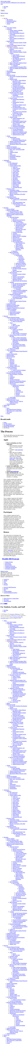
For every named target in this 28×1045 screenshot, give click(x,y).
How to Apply (16, 883)
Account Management (18, 758)
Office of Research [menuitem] (11, 350)
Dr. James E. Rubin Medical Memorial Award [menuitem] (19, 81)
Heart (11, 783)
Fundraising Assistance (18, 760)
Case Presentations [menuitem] (17, 287)
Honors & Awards (11, 704)
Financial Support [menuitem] (17, 267)
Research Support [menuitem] (11, 356)
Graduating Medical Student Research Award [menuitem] (19, 84)
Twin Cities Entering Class (19, 832)
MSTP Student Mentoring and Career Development (21, 859)
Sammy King (16, 815)
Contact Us (6, 579)
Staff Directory (16, 867)
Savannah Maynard (17, 817)
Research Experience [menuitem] (21, 257)
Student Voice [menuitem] (13, 314)
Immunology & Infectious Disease (18, 1010)
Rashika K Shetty (17, 813)
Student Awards (13, 708)
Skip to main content (5, 1)
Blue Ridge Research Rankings (14, 1039)
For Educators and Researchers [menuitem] (17, 318)
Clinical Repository (11, 1033)
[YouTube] (5, 603)
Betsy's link (18, 458)
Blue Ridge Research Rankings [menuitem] (14, 409)
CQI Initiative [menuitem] (13, 310)
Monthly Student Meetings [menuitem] (19, 285)
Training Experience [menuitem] (17, 221)
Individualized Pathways (12, 936)
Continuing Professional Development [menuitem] (16, 308)
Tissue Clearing (16, 676)
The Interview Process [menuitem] (21, 264)
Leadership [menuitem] (9, 29)
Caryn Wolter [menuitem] (16, 169)
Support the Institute (20, 1025)
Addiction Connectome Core (16, 688)
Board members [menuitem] (16, 138)
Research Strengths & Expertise (14, 1002)
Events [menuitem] (8, 413)
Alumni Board (13, 767)
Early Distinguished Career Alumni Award (19, 752)
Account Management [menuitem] (18, 129)
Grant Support (16, 649)
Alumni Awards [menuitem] (13, 117)
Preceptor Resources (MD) (16, 841)
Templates (12, 993)
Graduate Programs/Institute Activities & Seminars (19, 922)
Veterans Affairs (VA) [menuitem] (15, 366)
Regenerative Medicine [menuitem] (15, 156)
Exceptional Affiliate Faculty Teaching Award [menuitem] (19, 105)
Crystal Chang (16, 800)
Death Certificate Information (19, 967)
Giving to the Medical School (13, 777)
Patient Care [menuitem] (6, 405)
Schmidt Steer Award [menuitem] (18, 90)
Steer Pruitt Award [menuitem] (17, 91)
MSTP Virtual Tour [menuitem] (17, 271)
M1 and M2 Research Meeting (20, 913)
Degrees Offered (10, 838)
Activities (15, 863)
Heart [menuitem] (11, 153)
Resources (15, 880)
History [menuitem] (8, 73)
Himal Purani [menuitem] (16, 174)
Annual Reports (7, 601)
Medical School (4, 13)
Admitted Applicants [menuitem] (14, 198)
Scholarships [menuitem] (13, 157)
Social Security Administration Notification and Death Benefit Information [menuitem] (20, 340)
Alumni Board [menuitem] (13, 137)
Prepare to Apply (11, 818)
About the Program (14, 846)
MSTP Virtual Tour (17, 901)
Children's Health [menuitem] (14, 152)
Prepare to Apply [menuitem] (11, 188)
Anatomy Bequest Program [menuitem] (13, 317)
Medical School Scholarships (19, 762)
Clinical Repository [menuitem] (11, 404)
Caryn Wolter (16, 799)
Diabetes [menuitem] (12, 378)
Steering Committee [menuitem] (17, 238)
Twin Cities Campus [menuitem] (11, 27)
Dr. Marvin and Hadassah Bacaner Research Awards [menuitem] (19, 88)
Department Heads (14, 626)
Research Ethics (10, 985)
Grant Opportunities (17, 928)
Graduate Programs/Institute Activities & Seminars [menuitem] (19, 292)
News (5, 1036)
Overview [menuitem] (15, 218)
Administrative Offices (12, 641)
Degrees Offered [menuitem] (10, 209)
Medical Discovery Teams (13, 1029)
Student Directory (17, 864)
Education (6, 837)
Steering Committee (17, 868)
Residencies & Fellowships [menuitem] (13, 305)
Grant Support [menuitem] (16, 54)
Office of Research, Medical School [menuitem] (18, 62)
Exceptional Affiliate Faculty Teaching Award (19, 735)
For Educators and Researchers (17, 948)
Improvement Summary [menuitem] (15, 312)
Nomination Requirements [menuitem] (19, 126)
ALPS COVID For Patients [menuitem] (19, 370)
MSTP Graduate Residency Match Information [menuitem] (20, 248)
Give (5, 582)
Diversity (6, 584)
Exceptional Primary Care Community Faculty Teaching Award (20, 738)
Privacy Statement (14, 616)
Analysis (15, 679)
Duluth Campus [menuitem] (10, 41)
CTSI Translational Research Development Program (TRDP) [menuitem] (20, 296)
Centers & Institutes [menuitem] (11, 72)
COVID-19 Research (12, 997)
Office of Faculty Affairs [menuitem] (15, 50)
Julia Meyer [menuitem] (15, 179)
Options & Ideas (9, 562)
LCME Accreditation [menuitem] (12, 309)
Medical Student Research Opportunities (19, 651)
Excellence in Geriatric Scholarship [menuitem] (18, 94)
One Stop (6, 6)
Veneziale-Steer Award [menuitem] (18, 86)
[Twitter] (2, 603)
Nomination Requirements (19, 756)
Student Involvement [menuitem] (14, 313)
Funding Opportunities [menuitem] (12, 354)
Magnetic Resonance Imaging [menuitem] (17, 382)
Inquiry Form (16, 961)
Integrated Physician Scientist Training (20, 855)
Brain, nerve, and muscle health (17, 779)
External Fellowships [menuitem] (17, 232)
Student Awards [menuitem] (13, 79)
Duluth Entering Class (18, 833)
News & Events (19, 1021)
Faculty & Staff (10, 22)
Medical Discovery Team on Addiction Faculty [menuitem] (16, 402)
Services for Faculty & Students (17, 757)
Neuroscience (13, 1013)
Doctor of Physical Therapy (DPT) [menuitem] (15, 213)
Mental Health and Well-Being (20, 910)
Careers (5, 583)
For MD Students (8, 423)
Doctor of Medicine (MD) (13, 840)
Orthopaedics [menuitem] (13, 155)
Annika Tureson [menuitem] (16, 168)
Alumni (8, 23)
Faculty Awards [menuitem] (13, 98)
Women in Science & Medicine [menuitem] (20, 290)
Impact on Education (17, 951)
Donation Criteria (14, 956)
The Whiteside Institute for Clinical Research (19, 654)
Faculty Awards (13, 727)
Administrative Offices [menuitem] (12, 46)
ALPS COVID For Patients (19, 999)
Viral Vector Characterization (19, 673)
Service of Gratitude (14, 978)
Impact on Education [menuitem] (17, 321)
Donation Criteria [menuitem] (14, 326)
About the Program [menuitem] (14, 217)
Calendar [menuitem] (12, 282)
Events (8, 1043)
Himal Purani (16, 803)
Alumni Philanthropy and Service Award (18, 748)
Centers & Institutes (11, 666)
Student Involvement (14, 943)
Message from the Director (19, 849)
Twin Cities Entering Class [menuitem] (19, 202)
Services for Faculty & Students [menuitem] (17, 127)
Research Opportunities (15, 924)
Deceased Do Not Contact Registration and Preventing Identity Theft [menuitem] (19, 346)
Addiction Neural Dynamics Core (17, 680)
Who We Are (16, 656)
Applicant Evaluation (21, 892)
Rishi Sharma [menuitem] (16, 184)
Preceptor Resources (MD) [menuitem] (16, 211)
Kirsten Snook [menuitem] (16, 180)
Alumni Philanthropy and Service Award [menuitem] (18, 119)
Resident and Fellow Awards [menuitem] (16, 92)
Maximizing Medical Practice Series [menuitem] (18, 144)
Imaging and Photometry (18, 685)
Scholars (18, 1024)
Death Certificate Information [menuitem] (19, 337)
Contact (8, 775)
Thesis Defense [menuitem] (19, 245)
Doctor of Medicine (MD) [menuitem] (13, 210)
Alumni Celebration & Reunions (17, 771)
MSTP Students (13, 902)
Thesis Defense (19, 875)
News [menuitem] (5, 406)
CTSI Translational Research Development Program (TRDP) (20, 926)
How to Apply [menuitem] (16, 253)
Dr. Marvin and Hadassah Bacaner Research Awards (19, 717)
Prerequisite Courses (14, 819)
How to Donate (13, 957)
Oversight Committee (10, 568)
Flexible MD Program (9, 426)
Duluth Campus (10, 635)
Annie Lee (15, 796)
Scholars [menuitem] (18, 394)
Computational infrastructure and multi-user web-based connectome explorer (19, 695)
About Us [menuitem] (9, 161)
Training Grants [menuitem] (13, 364)
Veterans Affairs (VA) (15, 995)
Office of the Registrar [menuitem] (15, 64)
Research (6, 945)
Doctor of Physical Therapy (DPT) (15, 842)
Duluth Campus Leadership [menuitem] (16, 30)
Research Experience (21, 886)
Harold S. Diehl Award (18, 754)
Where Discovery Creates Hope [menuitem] (14, 410)
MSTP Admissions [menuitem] (14, 252)
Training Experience (17, 850)
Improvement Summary (15, 941)
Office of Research (11, 979)
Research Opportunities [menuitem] (15, 294)
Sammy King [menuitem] (16, 186)
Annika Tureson (16, 798)
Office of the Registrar (15, 658)
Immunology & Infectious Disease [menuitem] (18, 381)
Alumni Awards (13, 746)
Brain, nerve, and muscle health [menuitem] (17, 149)
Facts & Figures (13, 794)
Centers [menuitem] (17, 389)
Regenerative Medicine (15, 785)
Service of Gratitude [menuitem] (14, 348)
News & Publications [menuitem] (18, 241)
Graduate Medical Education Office (18, 661)
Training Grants (13, 994)
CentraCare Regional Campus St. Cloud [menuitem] (16, 45)
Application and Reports (11, 567)
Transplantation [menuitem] (13, 159)
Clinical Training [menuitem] (19, 222)
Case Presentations (17, 917)
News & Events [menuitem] (19, 391)
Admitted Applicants (14, 827)
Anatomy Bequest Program (13, 947)
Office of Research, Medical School (18, 657)
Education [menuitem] (6, 207)
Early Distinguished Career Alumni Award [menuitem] (19, 123)
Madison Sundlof (17, 811)
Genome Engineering (15, 1009)
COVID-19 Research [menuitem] (12, 367)
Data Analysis (16, 687)
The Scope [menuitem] (9, 412)
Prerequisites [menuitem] (21, 262)
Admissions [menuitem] (6, 160)
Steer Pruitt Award (17, 720)
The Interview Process (21, 894)
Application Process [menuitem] (11, 197)
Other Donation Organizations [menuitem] (20, 333)
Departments (10, 665)
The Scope (6, 599)
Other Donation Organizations (20, 963)
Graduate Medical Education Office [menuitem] (18, 67)
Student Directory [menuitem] (17, 234)
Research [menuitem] (6, 316)
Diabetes (12, 1008)
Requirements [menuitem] (19, 255)
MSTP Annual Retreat (18, 915)
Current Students (7, 591)
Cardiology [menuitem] (12, 377)
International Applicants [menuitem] (21, 260)
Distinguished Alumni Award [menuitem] (19, 121)
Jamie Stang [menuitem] (15, 175)
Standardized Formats (18, 692)
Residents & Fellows (11, 21)
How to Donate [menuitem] (13, 328)
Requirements (8, 564)
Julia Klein (15, 807)
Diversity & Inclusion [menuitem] (12, 146)
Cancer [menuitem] (11, 150)
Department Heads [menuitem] (14, 31)
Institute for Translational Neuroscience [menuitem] (18, 385)
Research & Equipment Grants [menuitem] (20, 132)
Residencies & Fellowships (13, 934)
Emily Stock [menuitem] (15, 172)
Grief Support (16, 972)
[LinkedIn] (6, 603)
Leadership (9, 623)
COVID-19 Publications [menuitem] (15, 371)
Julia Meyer (15, 808)
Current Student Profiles (15, 795)
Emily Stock (15, 802)
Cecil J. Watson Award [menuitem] (18, 96)
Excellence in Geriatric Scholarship (18, 724)
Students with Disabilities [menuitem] (18, 276)
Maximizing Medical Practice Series (18, 773)
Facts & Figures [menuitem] (13, 164)
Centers (17, 1018)
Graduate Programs (11, 933)
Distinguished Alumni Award (19, 750)
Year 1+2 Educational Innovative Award (18, 744)
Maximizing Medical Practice (19, 769)
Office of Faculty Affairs (15, 645)
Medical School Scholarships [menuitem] (19, 133)
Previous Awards (17, 700)
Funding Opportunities (12, 983)
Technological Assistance (18, 684)
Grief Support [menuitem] (16, 343)
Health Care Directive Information (18, 959)
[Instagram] (3, 603)
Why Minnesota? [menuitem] (14, 163)
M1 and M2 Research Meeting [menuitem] (20, 283)
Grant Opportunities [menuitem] (17, 298)
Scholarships (13, 787)
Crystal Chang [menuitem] (16, 171)
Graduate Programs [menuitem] (11, 303)
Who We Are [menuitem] (16, 61)
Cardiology (12, 1006)
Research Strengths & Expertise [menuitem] (14, 373)
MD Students (10, 19)
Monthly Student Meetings (19, 914)
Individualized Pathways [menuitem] (12, 306)
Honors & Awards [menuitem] (11, 75)
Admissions (6, 790)
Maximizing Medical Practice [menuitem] (19, 140)
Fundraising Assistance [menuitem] (18, 130)
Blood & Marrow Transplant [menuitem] (16, 374)
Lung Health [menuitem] (13, 397)
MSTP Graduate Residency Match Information (20, 878)
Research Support (11, 986)
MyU (5, 7)
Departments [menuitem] (10, 71)
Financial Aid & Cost (10, 566)
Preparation (18, 918)
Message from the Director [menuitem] (19, 220)
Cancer (11, 780)
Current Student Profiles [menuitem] (15, 165)
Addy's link (12, 458)
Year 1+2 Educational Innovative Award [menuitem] (18, 115)
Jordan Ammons (16, 806)
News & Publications (18, 871)
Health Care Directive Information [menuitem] (18, 330)
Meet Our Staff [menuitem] (16, 325)
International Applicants (21, 889)
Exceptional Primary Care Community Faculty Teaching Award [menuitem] (20, 109)
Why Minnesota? (14, 792)
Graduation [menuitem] (15, 65)
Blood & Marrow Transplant (16, 1003)
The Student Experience (9, 425)
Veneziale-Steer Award (18, 715)
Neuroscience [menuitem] (13, 383)
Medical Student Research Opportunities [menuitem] (19, 56)
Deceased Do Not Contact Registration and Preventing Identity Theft (19, 975)
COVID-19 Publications (15, 1001)
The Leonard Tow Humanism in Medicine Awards (20, 742)
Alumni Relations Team (15, 772)
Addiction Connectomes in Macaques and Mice (19, 690)
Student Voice (13, 944)
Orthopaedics (13, 784)
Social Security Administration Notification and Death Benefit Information (20, 970)
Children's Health (14, 781)
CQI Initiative (13, 940)
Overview (15, 848)
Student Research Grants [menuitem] (18, 134)
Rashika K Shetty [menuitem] (17, 183)
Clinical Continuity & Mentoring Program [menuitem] (18, 278)
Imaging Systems (17, 677)
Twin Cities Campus (11, 622)
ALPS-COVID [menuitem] (13, 368)
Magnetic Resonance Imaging (17, 1012)
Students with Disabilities (18, 906)
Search (2, 10)
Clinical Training (19, 852)
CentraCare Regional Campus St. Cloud (16, 639)
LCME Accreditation (12, 938)
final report (10, 550)
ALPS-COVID (13, 998)
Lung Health (13, 1026)
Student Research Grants (18, 764)
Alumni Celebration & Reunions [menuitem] (17, 141)
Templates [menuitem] (12, 363)
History (8, 703)
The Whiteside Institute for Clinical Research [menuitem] (19, 59)
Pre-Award (9, 987)
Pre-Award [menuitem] (9, 358)
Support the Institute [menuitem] (20, 396)
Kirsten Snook (16, 810)
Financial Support (17, 896)
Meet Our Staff (16, 955)
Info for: (5, 18)
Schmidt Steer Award (18, 719)
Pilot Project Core (14, 697)
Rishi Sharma (16, 814)
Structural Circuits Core (15, 674)
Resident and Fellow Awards (16, 722)
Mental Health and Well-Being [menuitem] (20, 280)
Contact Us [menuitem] (12, 299)
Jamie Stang (15, 804)
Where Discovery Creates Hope (11, 598)
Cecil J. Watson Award (18, 726)
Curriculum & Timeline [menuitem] (21, 224)
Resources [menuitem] (15, 251)
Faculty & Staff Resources (10, 587)
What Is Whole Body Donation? (17, 949)
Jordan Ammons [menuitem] (16, 176)
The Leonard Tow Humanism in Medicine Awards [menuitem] (20, 112)
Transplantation (13, 788)
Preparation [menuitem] (18, 289)
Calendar (12, 911)
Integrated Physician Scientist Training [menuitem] (20, 226)
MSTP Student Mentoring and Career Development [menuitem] (21, 229)
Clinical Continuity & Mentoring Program (18, 908)
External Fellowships (17, 861)
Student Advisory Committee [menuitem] (19, 236)
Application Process (11, 826)
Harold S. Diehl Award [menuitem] (18, 125)
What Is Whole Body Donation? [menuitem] (17, 320)
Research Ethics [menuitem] (10, 355)
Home (5, 422)
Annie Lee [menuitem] (15, 167)
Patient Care (6, 1035)
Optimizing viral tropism (18, 672)
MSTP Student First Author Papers (20, 873)
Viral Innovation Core (15, 668)
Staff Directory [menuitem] (16, 237)
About (5, 620)
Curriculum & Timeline (21, 853)
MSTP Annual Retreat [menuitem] (18, 286)
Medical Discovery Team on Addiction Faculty (16, 1031)
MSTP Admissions (14, 882)
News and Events (14, 702)
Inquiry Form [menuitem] (16, 332)
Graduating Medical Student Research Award (19, 713)
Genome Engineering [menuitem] (15, 379)
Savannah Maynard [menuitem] (17, 187)
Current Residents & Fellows (10, 592)
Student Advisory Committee (19, 865)
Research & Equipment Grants (20, 761)
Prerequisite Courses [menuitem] (14, 190)
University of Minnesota (15, 614)
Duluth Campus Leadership (16, 624)
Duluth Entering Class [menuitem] (18, 203)
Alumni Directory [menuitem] (17, 240)
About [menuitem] (5, 26)
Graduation (15, 660)
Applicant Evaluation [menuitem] (21, 263)
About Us (9, 791)
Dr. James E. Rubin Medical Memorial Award (19, 710)
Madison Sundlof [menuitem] (17, 182)
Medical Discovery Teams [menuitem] (13, 400)
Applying (15, 699)
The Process (8, 563)
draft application (19, 449)
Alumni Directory (17, 869)
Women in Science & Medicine (20, 920)
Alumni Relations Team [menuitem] (15, 142)
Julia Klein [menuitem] (15, 178)
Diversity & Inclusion (12, 776)
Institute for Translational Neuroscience (18, 1015)
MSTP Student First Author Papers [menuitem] (20, 243)
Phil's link (12, 459)
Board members (16, 768)
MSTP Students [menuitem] (13, 272)
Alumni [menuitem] (8, 136)
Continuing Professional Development (16, 937)
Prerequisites (21, 891)
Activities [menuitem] (15, 233)
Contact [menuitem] (8, 145)
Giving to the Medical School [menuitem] (13, 148)
